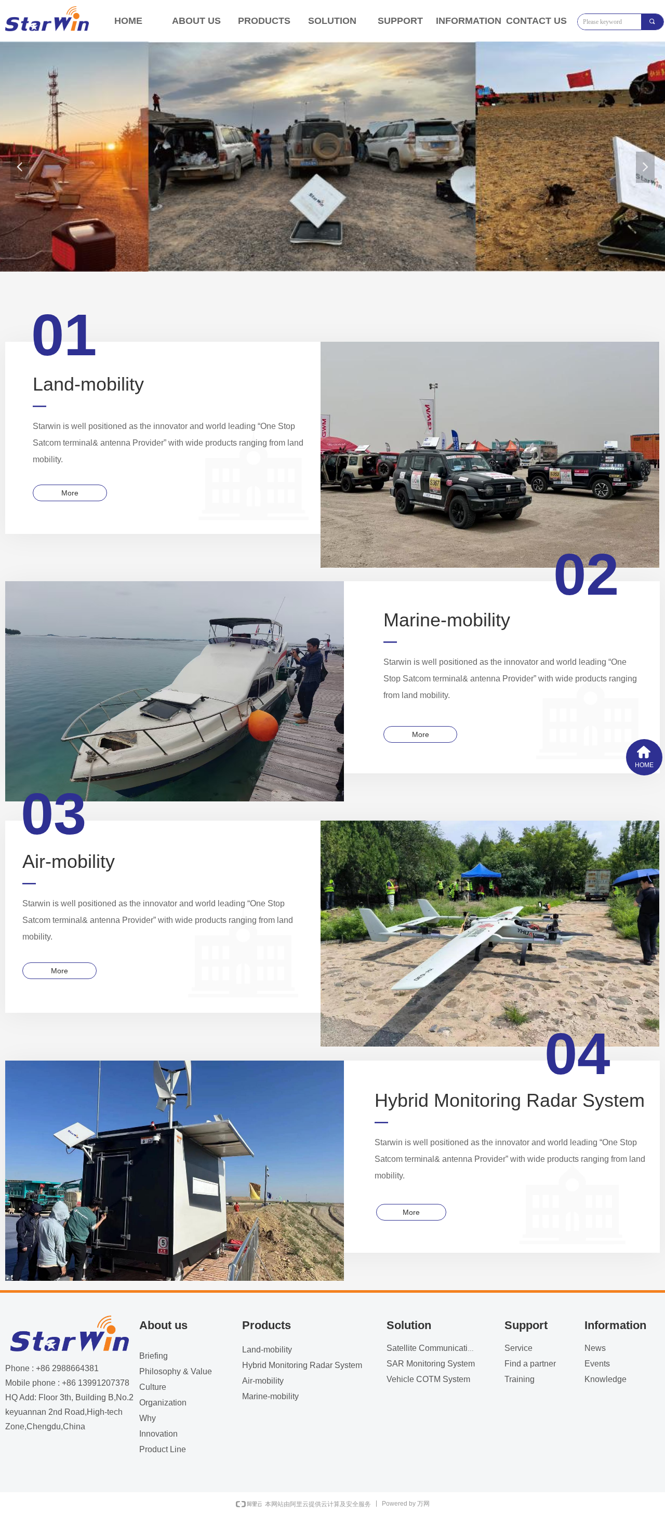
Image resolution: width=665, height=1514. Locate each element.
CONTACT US (536, 21)
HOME (128, 21)
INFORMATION (468, 21)
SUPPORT (400, 21)
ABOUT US (196, 21)
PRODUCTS (264, 21)
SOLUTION (332, 21)
